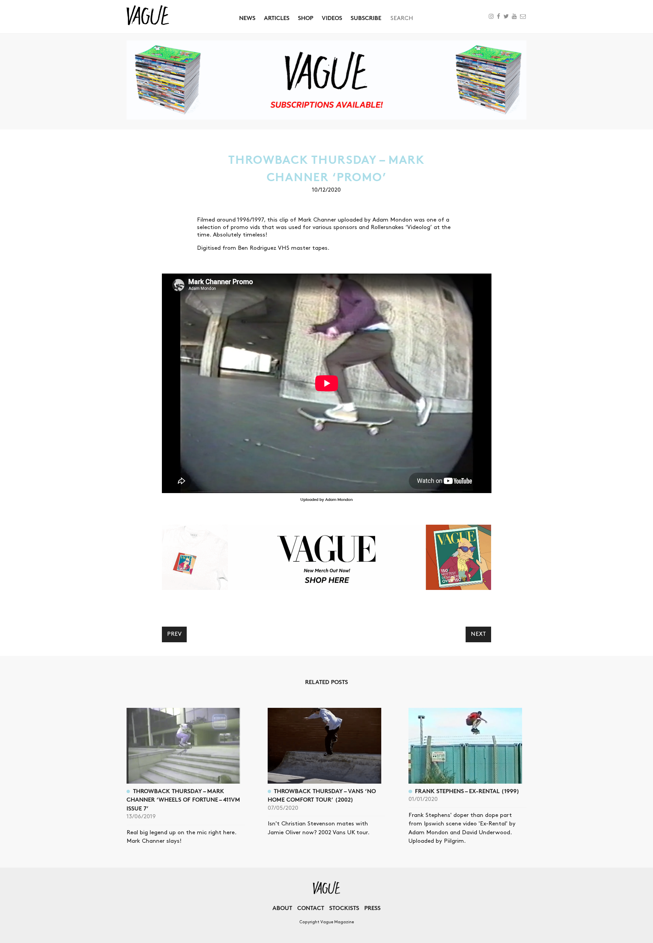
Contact (310, 907)
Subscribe (366, 17)
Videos (332, 17)
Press (372, 907)
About (282, 907)
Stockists (344, 907)
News (247, 17)
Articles (276, 17)
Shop (305, 17)
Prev (174, 634)
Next (478, 634)
